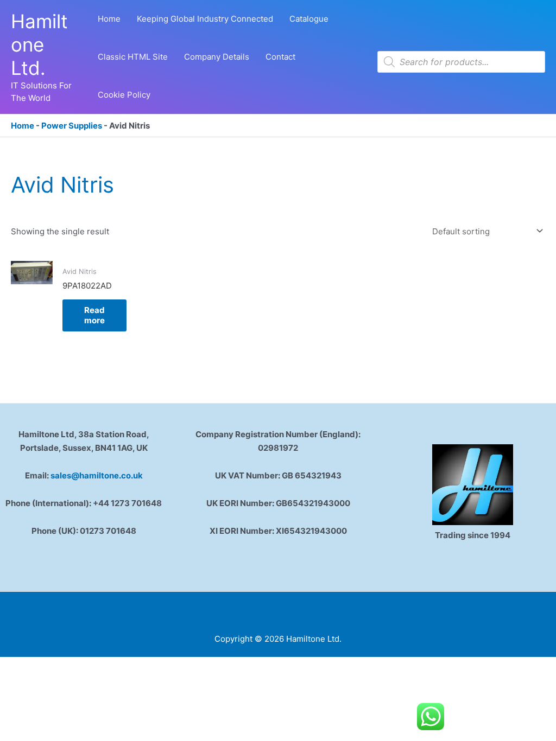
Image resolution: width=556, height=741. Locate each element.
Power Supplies (71, 125)
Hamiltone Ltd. (39, 44)
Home (22, 125)
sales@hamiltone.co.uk (96, 475)
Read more (94, 315)
